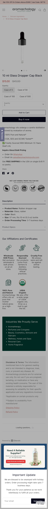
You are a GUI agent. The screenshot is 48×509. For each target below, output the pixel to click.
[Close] (43, 446)
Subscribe (38, 501)
